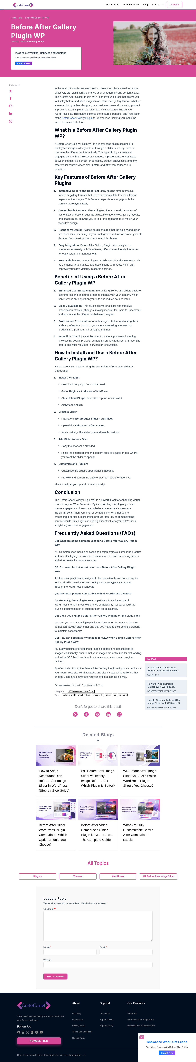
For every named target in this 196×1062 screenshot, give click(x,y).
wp (115, 695)
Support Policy (106, 1025)
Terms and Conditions (82, 1032)
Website (47, 960)
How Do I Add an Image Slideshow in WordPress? (161, 685)
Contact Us (158, 4)
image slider (98, 695)
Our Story (76, 1013)
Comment (49, 909)
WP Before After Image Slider (81, 691)
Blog (145, 4)
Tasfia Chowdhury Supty (31, 41)
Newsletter (39, 1040)
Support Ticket (106, 1019)
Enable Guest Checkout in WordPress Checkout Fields (163, 669)
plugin (108, 695)
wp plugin (123, 695)
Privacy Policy (78, 1025)
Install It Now (23, 63)
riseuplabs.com (78, 1055)
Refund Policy (78, 1038)
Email (103, 947)
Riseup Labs (51, 1055)
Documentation (131, 4)
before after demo (82, 695)
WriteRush (132, 1013)
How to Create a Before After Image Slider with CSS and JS (164, 702)
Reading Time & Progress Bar (141, 1025)
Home (13, 18)
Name (47, 947)
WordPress (153, 675)
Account (174, 4)
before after (68, 695)
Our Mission (77, 1019)
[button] (111, 4)
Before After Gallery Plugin (77, 118)
